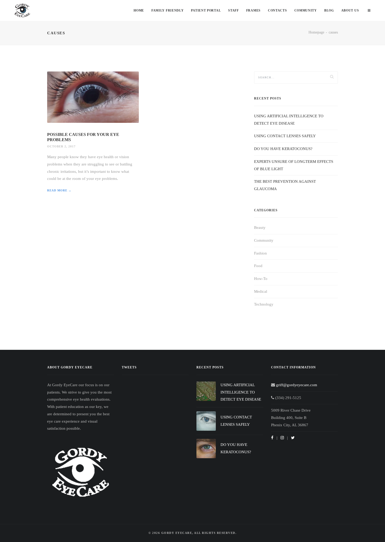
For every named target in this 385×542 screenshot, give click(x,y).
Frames (253, 10)
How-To (260, 278)
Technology (263, 304)
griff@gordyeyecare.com (296, 385)
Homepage (316, 32)
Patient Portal (206, 10)
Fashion (260, 253)
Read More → (59, 190)
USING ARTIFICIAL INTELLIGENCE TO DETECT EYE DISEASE (241, 392)
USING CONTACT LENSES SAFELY (285, 136)
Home (139, 10)
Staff (233, 10)
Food (258, 266)
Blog (329, 10)
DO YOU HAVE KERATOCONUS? (283, 149)
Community (305, 10)
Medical (260, 291)
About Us (350, 10)
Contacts (277, 10)
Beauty (260, 227)
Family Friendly (167, 10)
